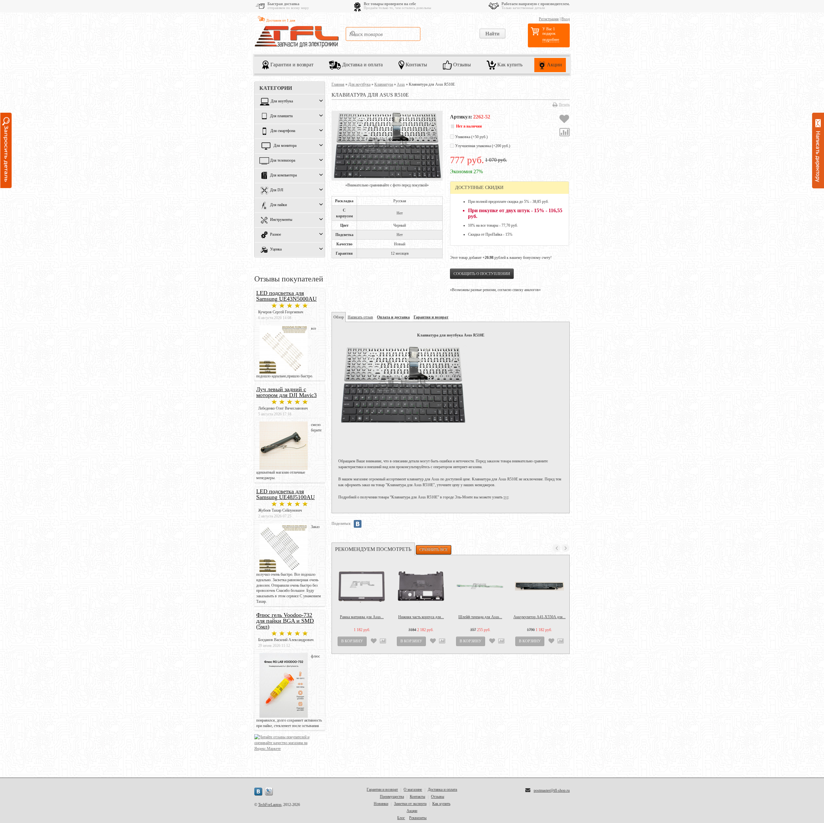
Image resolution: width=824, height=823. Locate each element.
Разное (275, 234)
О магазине (413, 789)
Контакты (415, 64)
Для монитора (285, 146)
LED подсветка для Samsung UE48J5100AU (285, 494)
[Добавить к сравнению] (564, 133)
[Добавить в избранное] (564, 120)
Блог (401, 818)
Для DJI (276, 190)
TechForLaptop (269, 804)
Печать (564, 104)
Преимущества (392, 796)
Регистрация (549, 19)
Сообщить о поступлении (482, 273)
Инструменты (281, 220)
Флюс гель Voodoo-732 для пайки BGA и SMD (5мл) (285, 621)
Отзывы (461, 64)
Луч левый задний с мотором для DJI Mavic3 (286, 392)
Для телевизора (282, 160)
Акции (554, 64)
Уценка (276, 249)
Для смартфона (282, 131)
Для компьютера (283, 175)
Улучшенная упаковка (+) (482, 146)
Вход (565, 19)
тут (505, 497)
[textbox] (383, 34)
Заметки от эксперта (410, 803)
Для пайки (278, 205)
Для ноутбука (282, 101)
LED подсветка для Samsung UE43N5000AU (286, 296)
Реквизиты (417, 818)
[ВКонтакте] (357, 524)
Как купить (509, 64)
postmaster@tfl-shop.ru (552, 790)
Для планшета (281, 116)
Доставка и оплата (362, 64)
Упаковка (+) (471, 137)
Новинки (381, 803)
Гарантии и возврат (291, 64)
